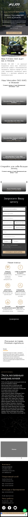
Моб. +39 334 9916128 (7, 483)
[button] (1, 182)
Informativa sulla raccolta (8, 515)
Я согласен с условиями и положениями (12, 246)
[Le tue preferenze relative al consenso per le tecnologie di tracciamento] (25, 514)
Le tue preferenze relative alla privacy (14, 513)
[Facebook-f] (9, 507)
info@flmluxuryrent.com (8, 503)
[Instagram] (4, 507)
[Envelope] (15, 507)
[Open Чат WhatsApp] (25, 510)
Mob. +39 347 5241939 (7, 485)
